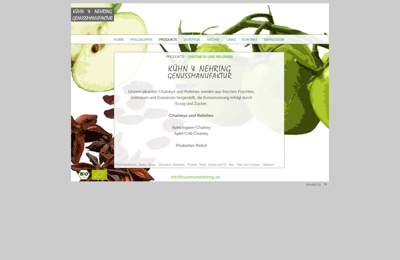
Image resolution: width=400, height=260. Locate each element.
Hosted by (317, 185)
